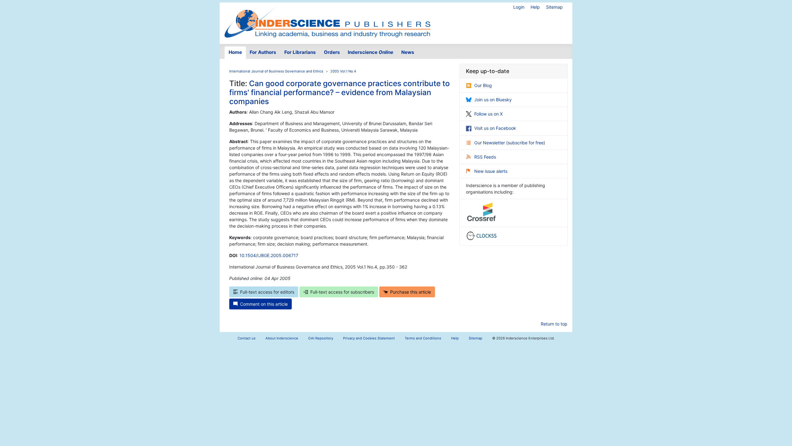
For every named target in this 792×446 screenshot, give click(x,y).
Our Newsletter (490, 142)
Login (518, 7)
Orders (332, 52)
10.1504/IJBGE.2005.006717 (268, 255)
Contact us (247, 338)
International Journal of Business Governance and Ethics (276, 71)
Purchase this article (410, 292)
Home (235, 52)
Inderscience (370, 52)
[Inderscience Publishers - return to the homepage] (327, 20)
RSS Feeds (485, 157)
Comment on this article (264, 304)
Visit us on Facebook (495, 128)
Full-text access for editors (267, 292)
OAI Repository (320, 338)
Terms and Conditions (423, 338)
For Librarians (300, 52)
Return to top (554, 323)
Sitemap (554, 7)
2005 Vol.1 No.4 (343, 71)
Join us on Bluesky (493, 99)
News (407, 52)
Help (535, 7)
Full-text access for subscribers (342, 292)
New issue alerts (490, 171)
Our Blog (483, 85)
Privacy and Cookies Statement (369, 338)
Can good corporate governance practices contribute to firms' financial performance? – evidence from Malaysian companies (339, 92)
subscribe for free (526, 142)
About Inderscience (281, 338)
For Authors (263, 52)
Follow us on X (488, 113)
